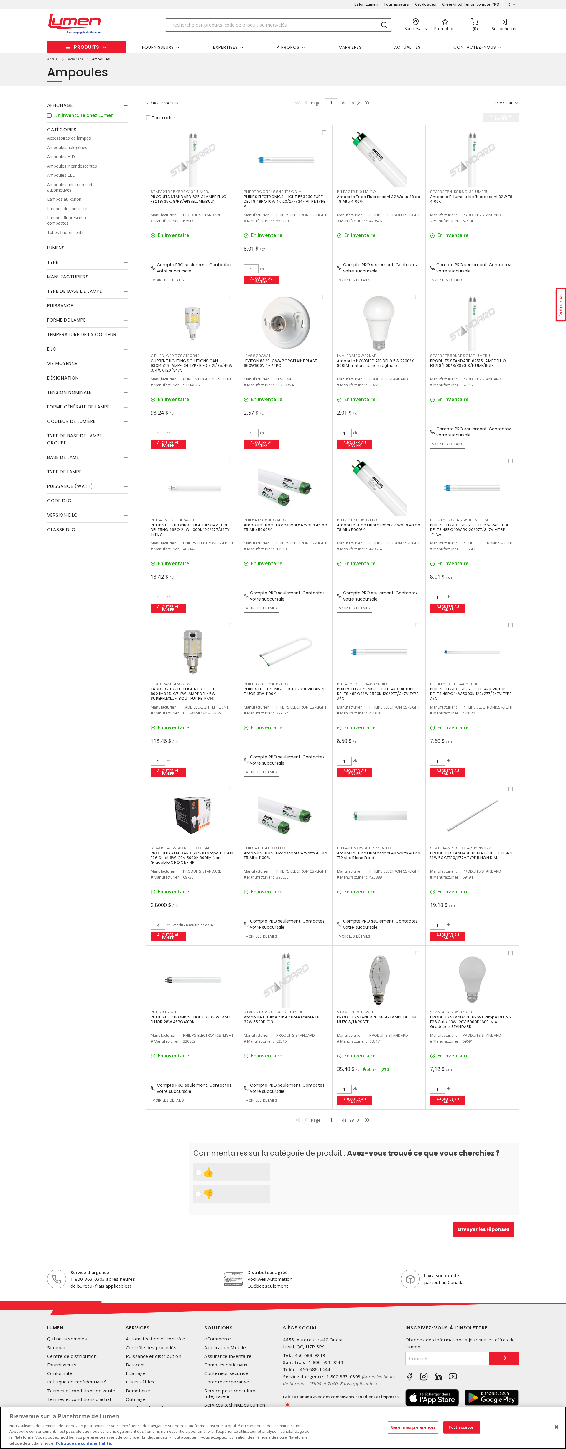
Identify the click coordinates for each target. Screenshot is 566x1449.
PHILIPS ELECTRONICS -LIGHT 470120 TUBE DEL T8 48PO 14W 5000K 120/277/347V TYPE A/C (470, 693)
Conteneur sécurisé (226, 1373)
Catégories (62, 130)
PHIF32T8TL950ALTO (357, 519)
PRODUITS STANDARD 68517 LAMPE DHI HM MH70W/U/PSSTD (377, 1019)
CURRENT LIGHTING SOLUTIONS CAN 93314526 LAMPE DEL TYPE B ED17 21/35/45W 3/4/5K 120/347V (191, 365)
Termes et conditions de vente (81, 1391)
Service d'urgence (89, 1272)
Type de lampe (64, 472)
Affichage (60, 105)
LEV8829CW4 (257, 355)
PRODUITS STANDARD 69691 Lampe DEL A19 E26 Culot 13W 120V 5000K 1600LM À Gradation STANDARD (471, 1022)
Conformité (60, 1373)
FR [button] (508, 4)
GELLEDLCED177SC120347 (175, 355)
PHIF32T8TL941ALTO (356, 191)
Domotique (138, 1391)
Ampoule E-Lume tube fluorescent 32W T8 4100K (471, 199)
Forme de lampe (66, 320)
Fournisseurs (396, 4)
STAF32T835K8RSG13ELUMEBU (181, 191)
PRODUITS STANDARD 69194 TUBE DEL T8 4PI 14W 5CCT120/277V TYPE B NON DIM (471, 855)
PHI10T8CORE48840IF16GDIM (273, 191)
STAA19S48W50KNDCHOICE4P (180, 848)
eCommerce (217, 1339)
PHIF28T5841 (163, 1012)
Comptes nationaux (225, 1365)
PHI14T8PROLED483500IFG (363, 683)
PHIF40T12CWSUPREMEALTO (364, 848)
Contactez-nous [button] (474, 47)
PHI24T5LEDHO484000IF (175, 519)
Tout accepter (461, 1427)
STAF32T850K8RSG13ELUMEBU (460, 355)
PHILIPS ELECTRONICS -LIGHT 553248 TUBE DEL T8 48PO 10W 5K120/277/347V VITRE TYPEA (469, 529)
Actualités (407, 47)
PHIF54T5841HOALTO (264, 848)
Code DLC (59, 501)
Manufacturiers (68, 277)
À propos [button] (288, 47)
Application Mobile (225, 1347)
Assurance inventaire (227, 1356)
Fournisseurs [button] (158, 47)
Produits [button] (86, 47)
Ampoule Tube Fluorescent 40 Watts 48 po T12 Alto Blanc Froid (378, 855)
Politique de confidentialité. (83, 1442)
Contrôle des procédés (151, 1347)
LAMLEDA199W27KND (357, 355)
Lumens (56, 248)
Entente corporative (226, 1382)
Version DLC (62, 515)
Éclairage (136, 1373)
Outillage (136, 1399)
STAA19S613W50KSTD (451, 1012)
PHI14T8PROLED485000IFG (456, 683)
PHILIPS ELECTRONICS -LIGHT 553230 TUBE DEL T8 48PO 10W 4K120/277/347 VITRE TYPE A (284, 201)
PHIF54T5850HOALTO (265, 519)
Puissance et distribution (153, 1356)
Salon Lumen (366, 4)
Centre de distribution (72, 1356)
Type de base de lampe (74, 291)
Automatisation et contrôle (155, 1339)
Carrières (350, 47)
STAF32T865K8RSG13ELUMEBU (274, 1012)
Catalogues (425, 4)
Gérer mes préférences (413, 1427)
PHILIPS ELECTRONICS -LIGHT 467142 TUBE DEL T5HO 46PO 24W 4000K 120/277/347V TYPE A (190, 529)
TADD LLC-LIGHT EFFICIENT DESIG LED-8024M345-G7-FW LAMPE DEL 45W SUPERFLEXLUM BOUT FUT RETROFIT (185, 693)
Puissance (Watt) (70, 486)
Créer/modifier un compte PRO (470, 4)
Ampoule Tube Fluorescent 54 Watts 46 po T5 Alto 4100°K (285, 855)
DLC (52, 349)
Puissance (60, 305)
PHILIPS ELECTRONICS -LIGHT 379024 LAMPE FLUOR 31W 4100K (284, 691)
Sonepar (56, 1347)
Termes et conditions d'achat (79, 1399)
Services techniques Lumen (234, 1405)
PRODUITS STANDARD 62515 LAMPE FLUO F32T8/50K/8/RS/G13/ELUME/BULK (468, 363)
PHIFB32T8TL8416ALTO (266, 683)
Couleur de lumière (71, 421)
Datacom (135, 1365)
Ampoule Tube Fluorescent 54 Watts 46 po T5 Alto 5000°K (285, 527)
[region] (283, 1428)
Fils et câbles (140, 1382)
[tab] (87, 105)
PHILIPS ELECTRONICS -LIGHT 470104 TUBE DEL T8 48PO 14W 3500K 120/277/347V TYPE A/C (377, 693)
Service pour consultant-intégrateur (231, 1393)
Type (52, 262)
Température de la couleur (81, 334)
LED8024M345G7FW (170, 683)
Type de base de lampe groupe (74, 439)
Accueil (53, 59)
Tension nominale (69, 392)
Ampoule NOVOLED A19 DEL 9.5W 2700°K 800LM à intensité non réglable (375, 363)
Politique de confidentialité (76, 1382)
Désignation (63, 378)
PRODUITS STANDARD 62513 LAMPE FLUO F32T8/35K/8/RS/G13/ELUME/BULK (189, 199)
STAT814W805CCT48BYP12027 (460, 848)
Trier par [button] (503, 103)
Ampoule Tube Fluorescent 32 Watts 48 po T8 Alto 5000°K (378, 527)
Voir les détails (168, 279)
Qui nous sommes (67, 1339)
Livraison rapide (441, 1275)
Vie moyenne (62, 363)
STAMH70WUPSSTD (356, 1012)
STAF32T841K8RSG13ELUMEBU (459, 191)
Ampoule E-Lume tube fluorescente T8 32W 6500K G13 (282, 1019)
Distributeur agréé (267, 1272)
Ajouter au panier (261, 280)
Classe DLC (61, 529)
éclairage (76, 59)
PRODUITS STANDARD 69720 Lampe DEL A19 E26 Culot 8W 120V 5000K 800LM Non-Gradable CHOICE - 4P (192, 858)
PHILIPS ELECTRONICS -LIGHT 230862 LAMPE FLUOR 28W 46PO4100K (191, 1019)
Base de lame (63, 457)
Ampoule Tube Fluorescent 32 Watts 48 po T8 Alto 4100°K (378, 199)
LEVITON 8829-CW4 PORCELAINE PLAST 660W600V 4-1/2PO (280, 363)
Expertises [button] (225, 47)
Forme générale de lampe (78, 407)
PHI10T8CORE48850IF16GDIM (459, 519)
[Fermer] (556, 1427)
